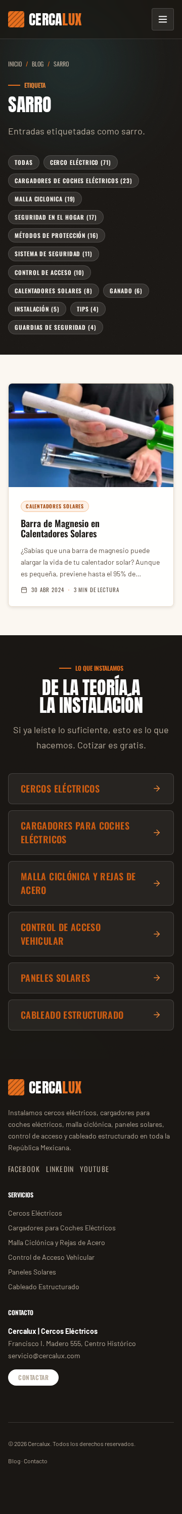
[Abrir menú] (163, 19)
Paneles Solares (32, 1271)
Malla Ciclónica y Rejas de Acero (56, 1242)
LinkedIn (60, 1168)
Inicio (15, 63)
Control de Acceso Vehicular (51, 1257)
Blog (37, 63)
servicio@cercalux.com (44, 1355)
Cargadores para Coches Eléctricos (62, 1227)
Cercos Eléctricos (35, 1213)
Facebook (24, 1168)
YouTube (94, 1168)
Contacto (36, 1460)
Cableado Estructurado (43, 1286)
